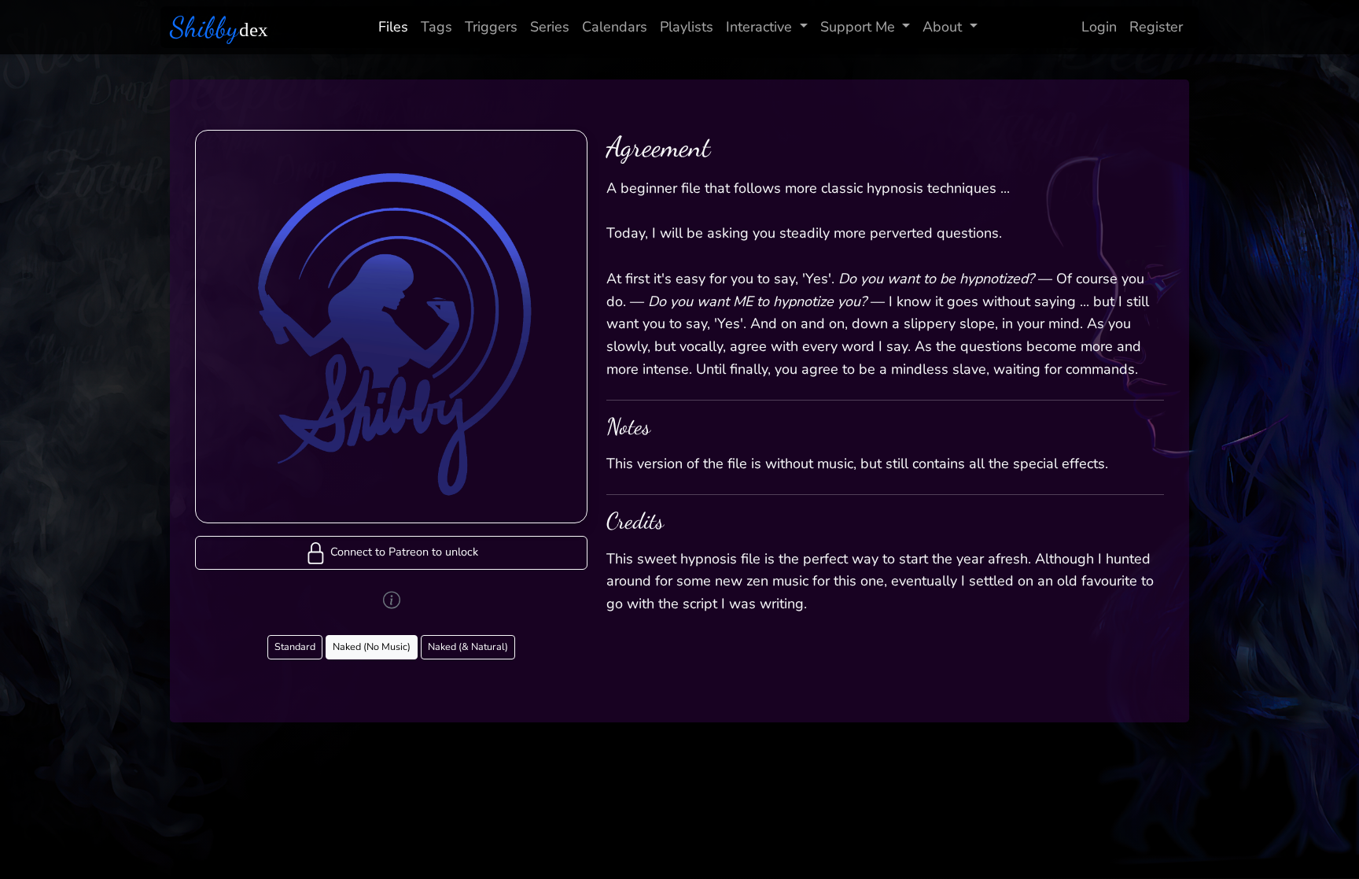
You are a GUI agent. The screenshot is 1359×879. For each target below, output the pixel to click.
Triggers (491, 26)
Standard (294, 646)
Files (393, 26)
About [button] (942, 26)
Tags (436, 26)
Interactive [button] (759, 26)
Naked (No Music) (372, 646)
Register (1156, 26)
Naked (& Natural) (468, 646)
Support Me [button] (857, 26)
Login (1099, 26)
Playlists (686, 26)
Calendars (614, 26)
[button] (391, 553)
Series (549, 26)
